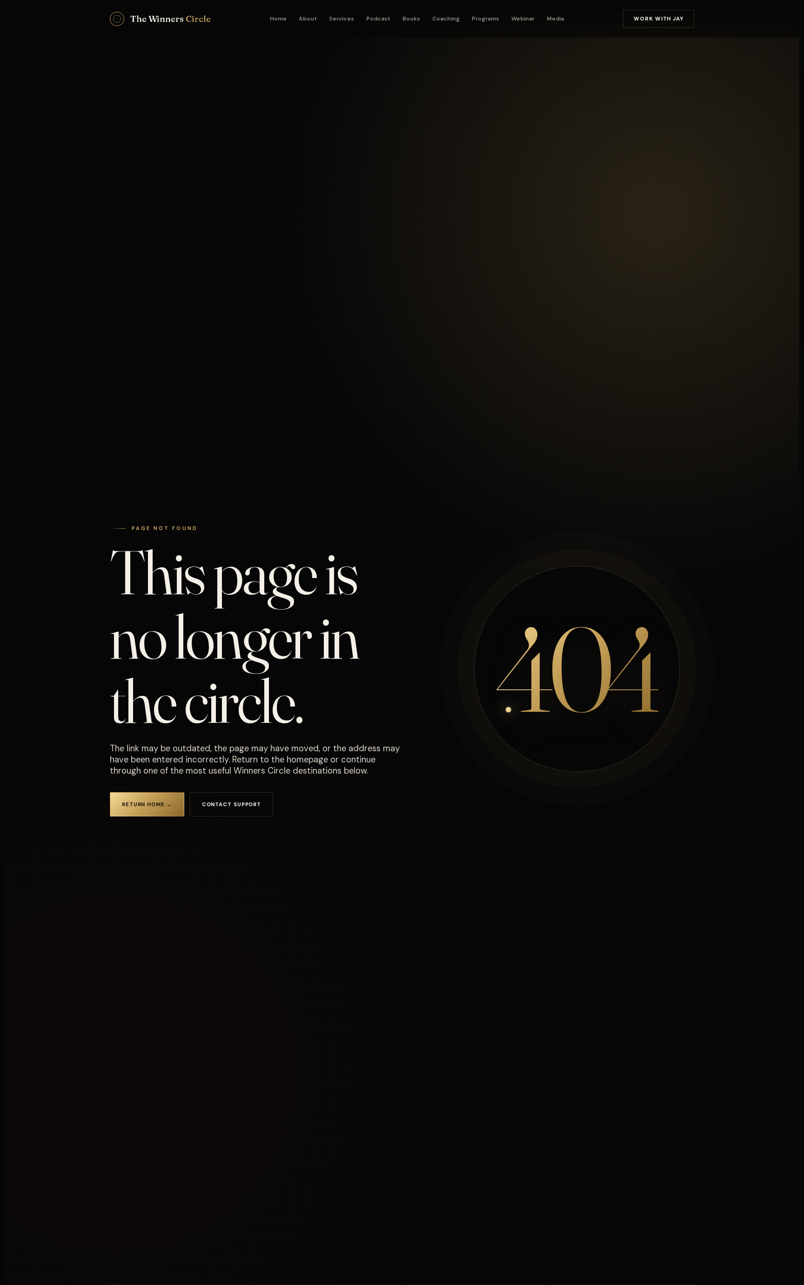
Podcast (378, 18)
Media (555, 18)
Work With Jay (658, 18)
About (308, 18)
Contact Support (231, 804)
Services (341, 18)
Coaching (446, 18)
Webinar (523, 18)
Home (278, 18)
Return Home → (147, 804)
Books (411, 18)
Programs (485, 18)
